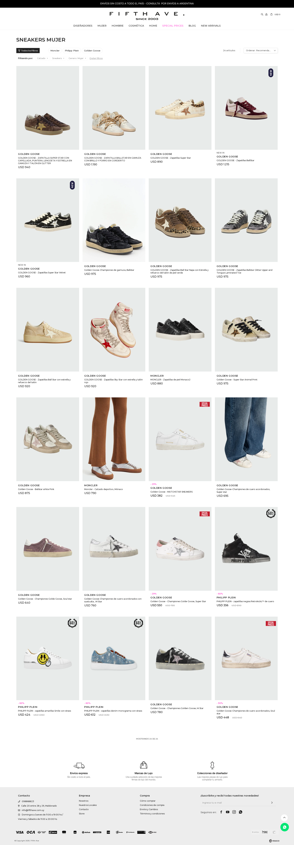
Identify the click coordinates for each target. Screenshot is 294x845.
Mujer (102, 25)
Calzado (41, 58)
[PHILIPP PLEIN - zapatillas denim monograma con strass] (114, 658)
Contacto (84, 809)
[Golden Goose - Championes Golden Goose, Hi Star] (180, 658)
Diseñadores (82, 25)
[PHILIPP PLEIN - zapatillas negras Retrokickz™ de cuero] (246, 549)
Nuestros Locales (88, 805)
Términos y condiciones (152, 813)
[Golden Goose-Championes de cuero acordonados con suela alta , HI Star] (114, 549)
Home (153, 25)
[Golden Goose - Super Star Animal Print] (246, 330)
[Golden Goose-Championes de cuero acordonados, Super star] (246, 439)
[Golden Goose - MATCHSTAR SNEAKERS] (180, 439)
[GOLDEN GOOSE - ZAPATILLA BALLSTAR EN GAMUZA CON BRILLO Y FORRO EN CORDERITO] (114, 108)
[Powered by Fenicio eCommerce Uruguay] (274, 840)
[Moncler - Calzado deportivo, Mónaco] (114, 439)
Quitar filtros (96, 58)
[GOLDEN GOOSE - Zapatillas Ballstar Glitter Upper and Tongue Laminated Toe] (246, 220)
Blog (192, 25)
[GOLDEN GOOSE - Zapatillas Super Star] (180, 108)
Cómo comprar (148, 801)
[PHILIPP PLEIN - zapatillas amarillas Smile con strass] (47, 658)
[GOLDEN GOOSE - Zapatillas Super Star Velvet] (47, 220)
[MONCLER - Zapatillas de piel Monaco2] (180, 330)
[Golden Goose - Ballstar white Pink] (47, 439)
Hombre (118, 25)
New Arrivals (211, 25)
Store (82, 813)
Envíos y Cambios (149, 809)
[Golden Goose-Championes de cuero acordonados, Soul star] (246, 658)
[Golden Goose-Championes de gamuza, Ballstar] (114, 220)
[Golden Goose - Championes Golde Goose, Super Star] (180, 549)
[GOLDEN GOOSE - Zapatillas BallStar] (246, 108)
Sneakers (57, 58)
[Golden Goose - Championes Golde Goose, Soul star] (47, 549)
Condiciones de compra (152, 805)
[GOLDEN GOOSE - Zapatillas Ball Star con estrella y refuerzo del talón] (47, 330)
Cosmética (136, 25)
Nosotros (83, 801)
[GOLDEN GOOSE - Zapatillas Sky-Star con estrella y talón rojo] (114, 330)
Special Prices (172, 25)
